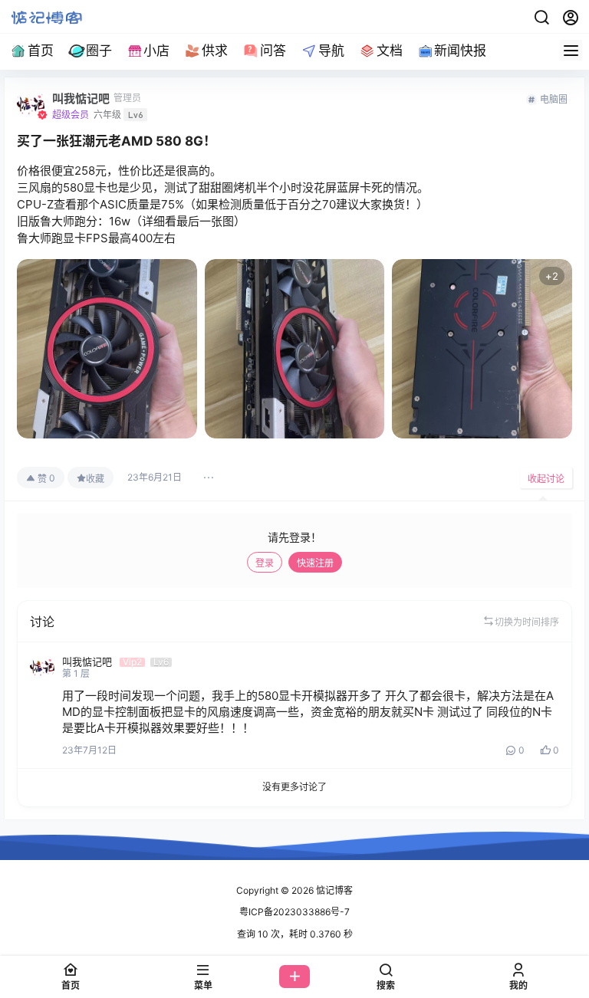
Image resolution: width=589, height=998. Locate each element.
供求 (215, 50)
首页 (41, 50)
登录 (264, 563)
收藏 (95, 478)
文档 (390, 50)
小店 (156, 50)
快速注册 (315, 563)
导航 (331, 50)
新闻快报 (460, 50)
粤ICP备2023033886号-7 (294, 912)
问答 (273, 50)
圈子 (99, 50)
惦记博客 (333, 890)
